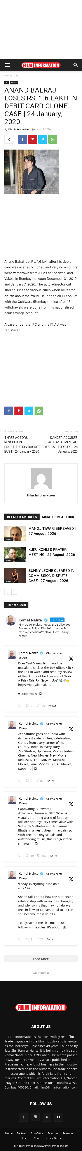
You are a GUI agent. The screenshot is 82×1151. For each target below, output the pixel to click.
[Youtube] (58, 1117)
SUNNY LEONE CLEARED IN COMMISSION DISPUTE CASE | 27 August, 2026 (51, 575)
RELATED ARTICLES (22, 517)
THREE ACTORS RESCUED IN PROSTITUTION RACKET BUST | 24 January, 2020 (22, 444)
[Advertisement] (41, 29)
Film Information (18, 129)
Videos (25, 1138)
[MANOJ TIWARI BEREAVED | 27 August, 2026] (15, 533)
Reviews (22, 1133)
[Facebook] (22, 139)
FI (17, 75)
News (14, 82)
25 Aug (23, 728)
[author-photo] (41, 489)
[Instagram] (35, 1117)
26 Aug (23, 658)
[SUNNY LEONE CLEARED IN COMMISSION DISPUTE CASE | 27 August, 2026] (15, 575)
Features (53, 1133)
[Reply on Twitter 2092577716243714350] (20, 705)
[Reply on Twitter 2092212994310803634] (20, 939)
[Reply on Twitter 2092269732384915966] (20, 780)
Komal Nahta (28, 653)
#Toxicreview (27, 694)
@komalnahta (54, 653)
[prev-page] (7, 592)
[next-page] (14, 592)
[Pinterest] (32, 139)
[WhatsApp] (52, 139)
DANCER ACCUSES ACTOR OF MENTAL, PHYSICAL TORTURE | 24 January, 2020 (60, 444)
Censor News (53, 1138)
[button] (7, 65)
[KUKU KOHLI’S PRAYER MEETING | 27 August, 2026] (15, 554)
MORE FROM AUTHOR (58, 517)
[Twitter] (42, 139)
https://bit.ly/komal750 (34, 685)
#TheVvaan (26, 813)
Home (8, 75)
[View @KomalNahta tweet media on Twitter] (40, 693)
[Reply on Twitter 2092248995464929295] (20, 855)
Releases (68, 1133)
